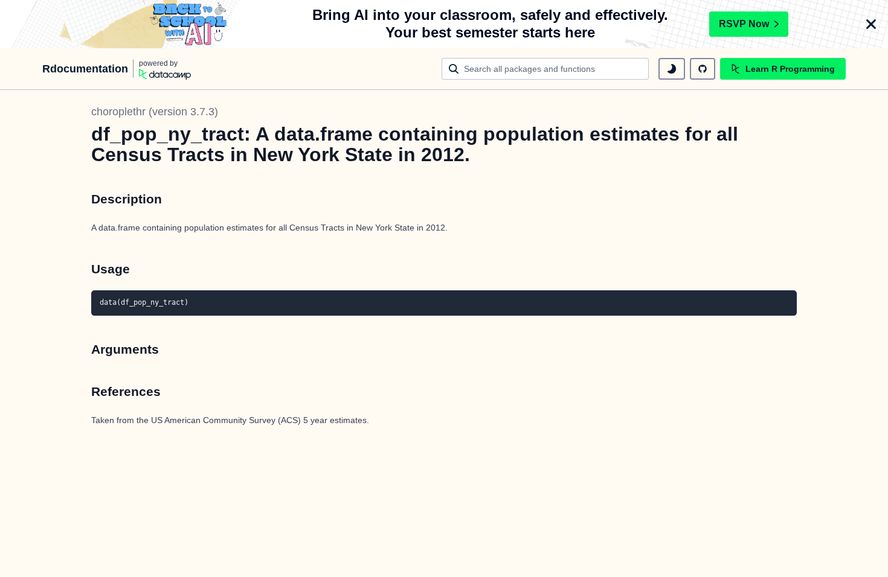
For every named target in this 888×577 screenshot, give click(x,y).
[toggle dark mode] (671, 69)
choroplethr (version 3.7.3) (154, 112)
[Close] (871, 24)
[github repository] (702, 69)
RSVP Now (744, 24)
